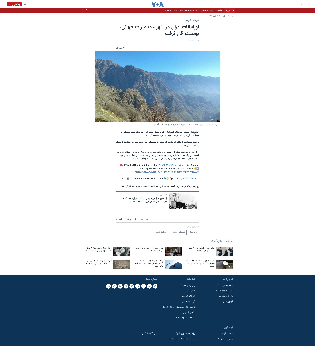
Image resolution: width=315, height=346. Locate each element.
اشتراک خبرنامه (188, 296)
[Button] (120, 48)
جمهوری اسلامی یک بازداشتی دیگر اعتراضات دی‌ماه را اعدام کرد (198, 10)
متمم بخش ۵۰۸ (225, 285)
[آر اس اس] (120, 286)
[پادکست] (114, 286)
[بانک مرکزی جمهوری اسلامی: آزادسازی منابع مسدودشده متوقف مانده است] (173, 264)
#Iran (179, 168)
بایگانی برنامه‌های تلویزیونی (182, 339)
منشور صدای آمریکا (224, 291)
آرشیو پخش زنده (225, 339)
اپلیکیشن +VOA (187, 285)
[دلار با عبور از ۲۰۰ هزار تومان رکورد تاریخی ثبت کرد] (173, 251)
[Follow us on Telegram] (149, 286)
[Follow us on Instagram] (131, 286)
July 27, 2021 (189, 178)
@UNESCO (163, 165)
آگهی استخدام (188, 301)
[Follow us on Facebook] (155, 286)
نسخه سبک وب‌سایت (185, 317)
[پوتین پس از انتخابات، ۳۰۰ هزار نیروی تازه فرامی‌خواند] (224, 251)
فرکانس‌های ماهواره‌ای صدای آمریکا (179, 307)
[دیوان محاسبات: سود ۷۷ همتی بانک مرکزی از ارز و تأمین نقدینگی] (121, 251)
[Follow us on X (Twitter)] (143, 286)
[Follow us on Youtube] (137, 286)
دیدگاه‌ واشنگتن (149, 333)
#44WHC (165, 172)
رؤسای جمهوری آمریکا (185, 333)
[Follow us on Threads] (126, 286)
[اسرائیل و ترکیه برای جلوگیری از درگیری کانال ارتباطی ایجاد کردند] (121, 264)
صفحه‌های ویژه (226, 333)
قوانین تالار (228, 301)
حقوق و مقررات (226, 296)
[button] (87, 10)
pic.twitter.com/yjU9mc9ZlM (184, 172)
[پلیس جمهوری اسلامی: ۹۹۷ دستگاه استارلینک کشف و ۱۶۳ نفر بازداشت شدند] (224, 264)
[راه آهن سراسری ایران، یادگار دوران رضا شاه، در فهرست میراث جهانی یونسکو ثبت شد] (183, 201)
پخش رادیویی (188, 312)
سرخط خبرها (192, 21)
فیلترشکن (191, 291)
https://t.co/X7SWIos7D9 (147, 172)
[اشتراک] (108, 286)
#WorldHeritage (177, 165)
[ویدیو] (25, 4)
